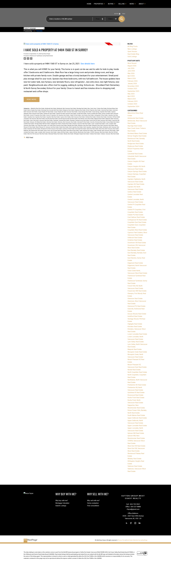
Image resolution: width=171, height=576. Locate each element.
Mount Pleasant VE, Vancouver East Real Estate (47, 127)
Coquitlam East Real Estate (137, 222)
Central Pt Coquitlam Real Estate (38, 115)
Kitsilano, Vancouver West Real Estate (82, 123)
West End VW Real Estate (136, 446)
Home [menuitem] (89, 4)
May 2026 (131, 73)
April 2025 (131, 96)
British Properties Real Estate (93, 110)
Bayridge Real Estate (82, 108)
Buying (110, 4)
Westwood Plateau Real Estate (55, 133)
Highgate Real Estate (56, 123)
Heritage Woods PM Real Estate (42, 123)
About (141, 4)
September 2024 (133, 106)
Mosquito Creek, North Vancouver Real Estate (103, 125)
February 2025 (133, 101)
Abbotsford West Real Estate (38, 108)
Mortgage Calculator (62, 503)
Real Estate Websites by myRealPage (136, 540)
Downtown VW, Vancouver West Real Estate (34, 118)
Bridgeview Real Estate (68, 110)
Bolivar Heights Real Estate (34, 110)
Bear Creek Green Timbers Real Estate (97, 108)
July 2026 (131, 68)
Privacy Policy (121, 540)
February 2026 (133, 81)
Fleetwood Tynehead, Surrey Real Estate (41, 55)
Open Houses (132, 51)
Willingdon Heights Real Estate (81, 133)
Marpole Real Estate (73, 125)
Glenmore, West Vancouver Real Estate (67, 122)
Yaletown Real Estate (95, 133)
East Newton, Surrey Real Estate (86, 118)
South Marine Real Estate (73, 130)
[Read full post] (72, 45)
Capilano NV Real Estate (50, 113)
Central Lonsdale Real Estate (94, 113)
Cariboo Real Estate (81, 113)
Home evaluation (93, 503)
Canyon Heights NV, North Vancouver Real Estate (66, 111)
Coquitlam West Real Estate (53, 117)
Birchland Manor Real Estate (137, 133)
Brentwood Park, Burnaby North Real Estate (51, 110)
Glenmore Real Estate (52, 122)
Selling (121, 4)
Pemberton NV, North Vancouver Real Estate (51, 128)
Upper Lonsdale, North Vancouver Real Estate (46, 132)
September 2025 (133, 91)
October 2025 (132, 89)
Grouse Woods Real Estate (112, 122)
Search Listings (60, 506)
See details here (88, 63)
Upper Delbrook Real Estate (86, 130)
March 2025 (132, 99)
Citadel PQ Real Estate (75, 115)
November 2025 (133, 86)
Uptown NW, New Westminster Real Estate (79, 132)
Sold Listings (132, 56)
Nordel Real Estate (64, 127)
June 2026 (131, 71)
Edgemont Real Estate (99, 118)
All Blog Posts (133, 46)
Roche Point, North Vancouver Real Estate (109, 128)
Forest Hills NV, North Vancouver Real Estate (100, 120)
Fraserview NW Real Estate (137, 291)
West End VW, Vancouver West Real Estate (38, 133)
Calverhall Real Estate (106, 110)
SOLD (123, 13)
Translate (39, 31)
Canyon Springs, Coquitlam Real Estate (101, 111)
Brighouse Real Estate (80, 110)
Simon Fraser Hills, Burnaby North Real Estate (55, 130)
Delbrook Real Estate (91, 117)
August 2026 (132, 66)
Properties (98, 4)
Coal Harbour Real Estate (88, 115)
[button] (127, 523)
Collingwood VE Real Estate (101, 115)
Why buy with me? (61, 500)
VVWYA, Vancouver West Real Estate (99, 132)
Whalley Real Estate (69, 133)
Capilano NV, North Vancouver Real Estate (66, 113)
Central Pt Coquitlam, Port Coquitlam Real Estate (57, 115)
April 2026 (131, 76)
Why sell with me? (93, 500)
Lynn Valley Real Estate (41, 125)
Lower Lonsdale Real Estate (98, 123)
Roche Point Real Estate (92, 128)
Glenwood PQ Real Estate (83, 122)
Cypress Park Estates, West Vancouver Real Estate (73, 117)
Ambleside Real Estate (50, 108)
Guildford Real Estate (29, 123)
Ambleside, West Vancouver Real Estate (66, 108)
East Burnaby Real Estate (52, 118)
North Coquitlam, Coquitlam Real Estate (93, 127)
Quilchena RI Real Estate (69, 128)
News (132, 4)
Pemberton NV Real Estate (34, 128)
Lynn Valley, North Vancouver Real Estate (57, 125)
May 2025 (131, 94)
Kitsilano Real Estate (67, 123)
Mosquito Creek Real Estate (85, 125)
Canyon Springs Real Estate (85, 111)
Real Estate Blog (133, 54)
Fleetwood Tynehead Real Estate (61, 120)
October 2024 (132, 104)
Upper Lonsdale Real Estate (137, 426)
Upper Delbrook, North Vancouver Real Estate (105, 130)
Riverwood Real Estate (80, 128)
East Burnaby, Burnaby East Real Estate (68, 118)
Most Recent (132, 63)
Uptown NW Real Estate (63, 132)
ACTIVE (116, 13)
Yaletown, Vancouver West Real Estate (110, 133)
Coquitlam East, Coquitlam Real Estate (37, 117)
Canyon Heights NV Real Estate (45, 111)
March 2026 (132, 78)
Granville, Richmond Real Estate (98, 122)
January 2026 (132, 83)
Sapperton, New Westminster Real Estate (33, 130)
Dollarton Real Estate (101, 117)
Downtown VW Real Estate (113, 117)
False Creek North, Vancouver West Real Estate (41, 120)
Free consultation (93, 506)
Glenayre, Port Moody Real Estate (38, 122)
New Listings (132, 49)
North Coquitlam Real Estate (76, 127)
